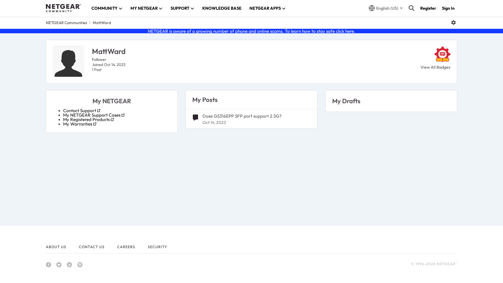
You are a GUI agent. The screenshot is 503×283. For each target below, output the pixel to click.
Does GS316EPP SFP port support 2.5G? (242, 116)
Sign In (448, 8)
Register (428, 8)
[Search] (411, 8)
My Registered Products (86, 119)
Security (157, 246)
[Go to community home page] (63, 8)
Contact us (92, 246)
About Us (56, 246)
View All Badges (435, 67)
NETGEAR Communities (66, 22)
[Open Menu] (453, 22)
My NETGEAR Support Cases (92, 115)
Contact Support (79, 110)
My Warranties (77, 124)
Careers (126, 246)
